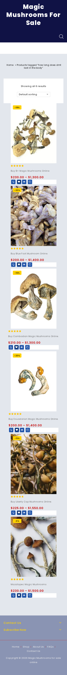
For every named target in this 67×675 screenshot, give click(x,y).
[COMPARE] (30, 182)
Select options (13, 182)
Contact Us (33, 651)
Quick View (24, 182)
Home (10, 64)
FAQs (50, 646)
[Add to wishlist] (19, 182)
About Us (38, 646)
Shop (26, 646)
